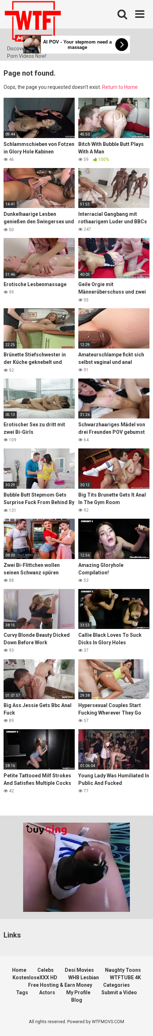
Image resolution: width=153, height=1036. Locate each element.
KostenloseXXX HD (34, 977)
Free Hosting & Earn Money (60, 985)
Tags (22, 992)
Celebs (45, 970)
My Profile (78, 992)
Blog (76, 1000)
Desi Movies (79, 970)
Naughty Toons (123, 970)
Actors (47, 992)
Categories (116, 985)
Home (19, 970)
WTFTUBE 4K (125, 977)
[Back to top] (139, 1021)
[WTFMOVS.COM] (33, 22)
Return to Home (120, 87)
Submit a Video (119, 992)
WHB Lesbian (83, 977)
